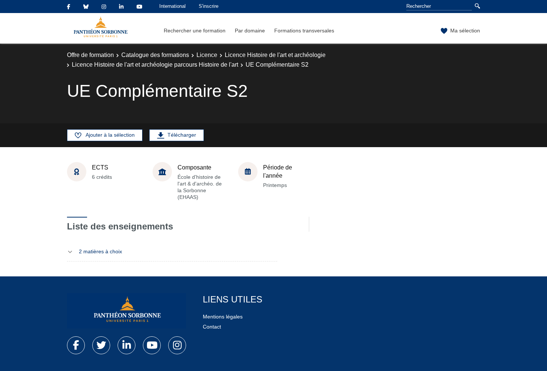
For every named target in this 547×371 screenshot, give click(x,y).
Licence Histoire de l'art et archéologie (275, 55)
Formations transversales (304, 31)
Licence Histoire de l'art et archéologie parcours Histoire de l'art (155, 64)
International (172, 6)
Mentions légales (223, 317)
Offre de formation (90, 55)
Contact (212, 327)
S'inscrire (208, 6)
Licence (206, 55)
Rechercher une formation (194, 31)
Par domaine (250, 31)
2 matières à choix (100, 251)
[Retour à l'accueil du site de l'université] (126, 311)
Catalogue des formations (155, 55)
